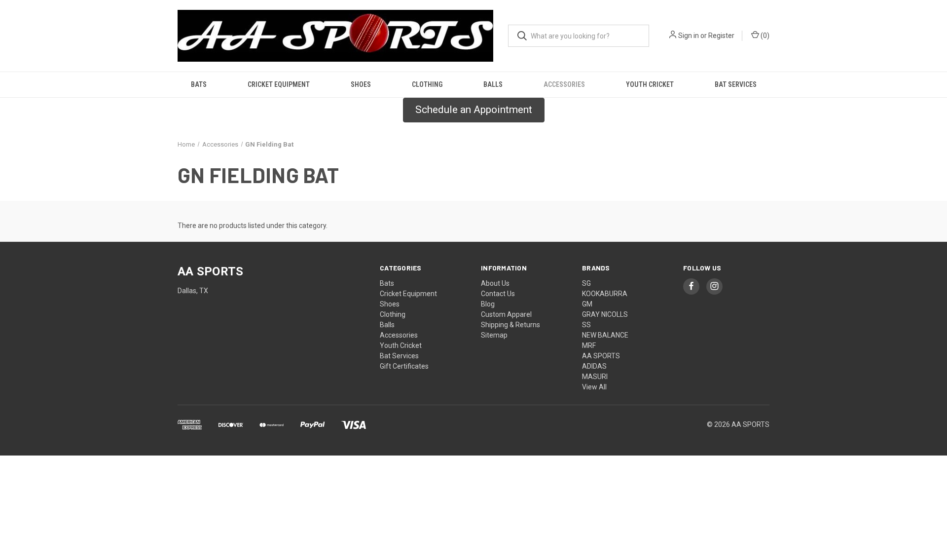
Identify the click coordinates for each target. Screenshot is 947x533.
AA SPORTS (601, 356)
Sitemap (494, 335)
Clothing (427, 84)
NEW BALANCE (605, 335)
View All (594, 387)
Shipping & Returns (510, 325)
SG (586, 283)
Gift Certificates (404, 366)
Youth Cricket (650, 84)
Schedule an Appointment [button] (473, 109)
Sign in (688, 35)
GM (587, 304)
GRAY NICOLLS (605, 314)
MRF (589, 345)
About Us (495, 283)
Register (721, 35)
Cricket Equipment (279, 84)
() (764, 35)
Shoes (361, 84)
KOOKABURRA (604, 294)
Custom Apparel (506, 314)
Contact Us (498, 294)
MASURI (595, 377)
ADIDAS (594, 366)
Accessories (564, 84)
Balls (493, 84)
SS (586, 325)
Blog (488, 304)
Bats (199, 84)
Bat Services (736, 84)
